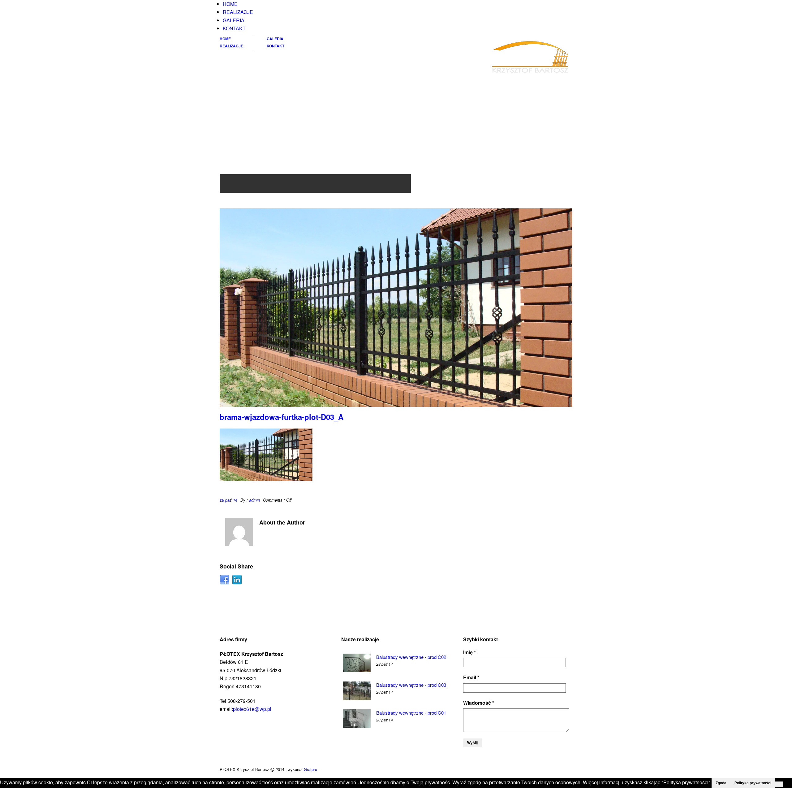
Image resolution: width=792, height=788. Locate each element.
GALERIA (233, 20)
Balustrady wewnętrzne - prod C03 (411, 684)
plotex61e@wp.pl (252, 708)
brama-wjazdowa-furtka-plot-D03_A (281, 416)
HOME (230, 3)
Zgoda (721, 783)
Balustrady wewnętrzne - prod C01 (411, 712)
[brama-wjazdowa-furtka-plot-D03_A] (396, 307)
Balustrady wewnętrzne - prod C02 (411, 657)
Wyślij (472, 743)
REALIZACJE (238, 11)
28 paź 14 (228, 500)
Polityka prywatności (752, 783)
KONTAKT (234, 28)
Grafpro (310, 769)
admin (254, 500)
